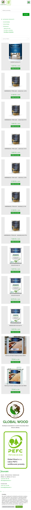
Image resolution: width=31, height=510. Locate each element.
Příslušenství (6, 26)
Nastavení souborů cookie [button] (8, 506)
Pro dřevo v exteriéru (8, 30)
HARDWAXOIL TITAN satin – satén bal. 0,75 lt (15, 148)
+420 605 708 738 (5, 478)
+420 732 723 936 (5, 485)
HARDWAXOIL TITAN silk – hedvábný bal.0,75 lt (15, 235)
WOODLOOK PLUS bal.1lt (15, 325)
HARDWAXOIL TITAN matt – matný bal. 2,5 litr (15, 91)
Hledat (26, 14)
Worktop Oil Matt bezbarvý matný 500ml (15, 355)
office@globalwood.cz (6, 480)
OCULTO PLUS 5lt (15, 295)
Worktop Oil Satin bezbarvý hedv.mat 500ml (15, 385)
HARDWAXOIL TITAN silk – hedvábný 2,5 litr (15, 206)
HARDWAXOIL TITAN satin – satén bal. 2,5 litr (16, 177)
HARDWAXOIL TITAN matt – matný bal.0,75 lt (15, 119)
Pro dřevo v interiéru (8, 32)
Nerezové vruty (7, 28)
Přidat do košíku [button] (15, 68)
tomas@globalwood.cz (6, 487)
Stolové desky (6, 24)
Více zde (21, 504)
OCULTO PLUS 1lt (15, 265)
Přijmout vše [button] (19, 506)
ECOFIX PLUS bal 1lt (15, 62)
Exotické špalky (6, 22)
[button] (28, 2)
